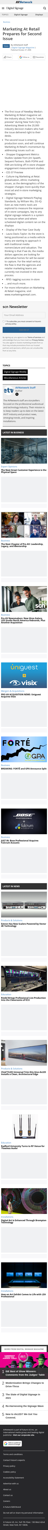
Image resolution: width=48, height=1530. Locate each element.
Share (9, 57)
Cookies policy (9, 1472)
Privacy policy (9, 1466)
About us (7, 1489)
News (6, 46)
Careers (6, 1501)
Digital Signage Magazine (23, 47)
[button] (3, 8)
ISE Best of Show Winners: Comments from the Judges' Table (25, 1373)
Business (6, 22)
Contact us (8, 1495)
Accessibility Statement (13, 1477)
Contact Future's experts (14, 1460)
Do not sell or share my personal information (23, 1513)
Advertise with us (11, 1483)
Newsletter (40, 57)
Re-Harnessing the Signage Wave (25, 1406)
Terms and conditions (13, 1454)
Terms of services (35, 337)
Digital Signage (21, 14)
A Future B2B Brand (12, 1507)
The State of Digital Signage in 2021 (23, 1396)
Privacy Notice (37, 340)
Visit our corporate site (23, 1435)
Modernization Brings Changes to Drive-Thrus (25, 1385)
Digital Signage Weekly (15, 371)
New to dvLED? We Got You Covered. (21, 1416)
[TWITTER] (17, 394)
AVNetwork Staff (20, 45)
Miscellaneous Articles (15, 377)
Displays (39, 14)
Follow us (26, 57)
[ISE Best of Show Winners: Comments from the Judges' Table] (24, 1365)
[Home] (24, 2)
